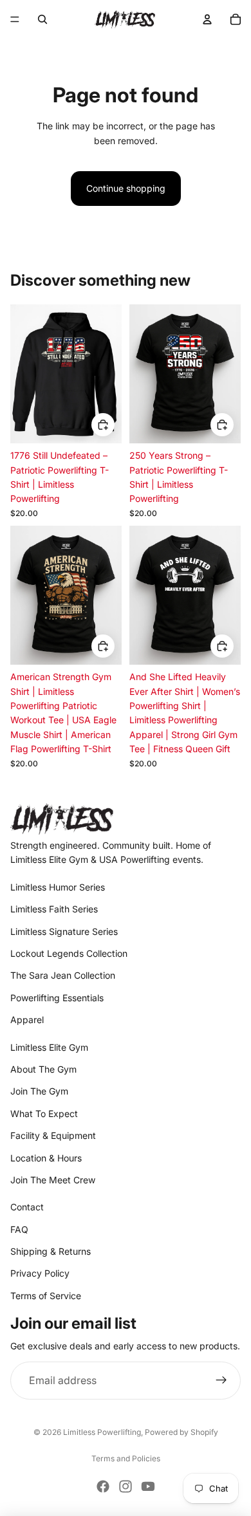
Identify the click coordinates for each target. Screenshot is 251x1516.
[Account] (207, 19)
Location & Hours (46, 1157)
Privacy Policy (40, 1273)
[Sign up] (221, 1380)
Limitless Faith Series (54, 908)
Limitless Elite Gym (49, 1047)
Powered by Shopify (181, 1432)
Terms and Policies (125, 1458)
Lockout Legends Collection (68, 953)
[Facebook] (103, 1486)
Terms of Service (45, 1295)
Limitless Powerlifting (102, 1432)
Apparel (27, 1019)
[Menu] (15, 19)
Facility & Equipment (53, 1135)
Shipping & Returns (50, 1251)
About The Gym (43, 1069)
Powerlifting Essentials (57, 997)
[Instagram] (125, 1486)
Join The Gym (39, 1091)
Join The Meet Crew (52, 1179)
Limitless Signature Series (64, 931)
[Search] (42, 19)
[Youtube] (148, 1486)
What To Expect (44, 1113)
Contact (27, 1206)
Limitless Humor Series (57, 887)
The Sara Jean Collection (62, 975)
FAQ (19, 1229)
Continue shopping (125, 188)
